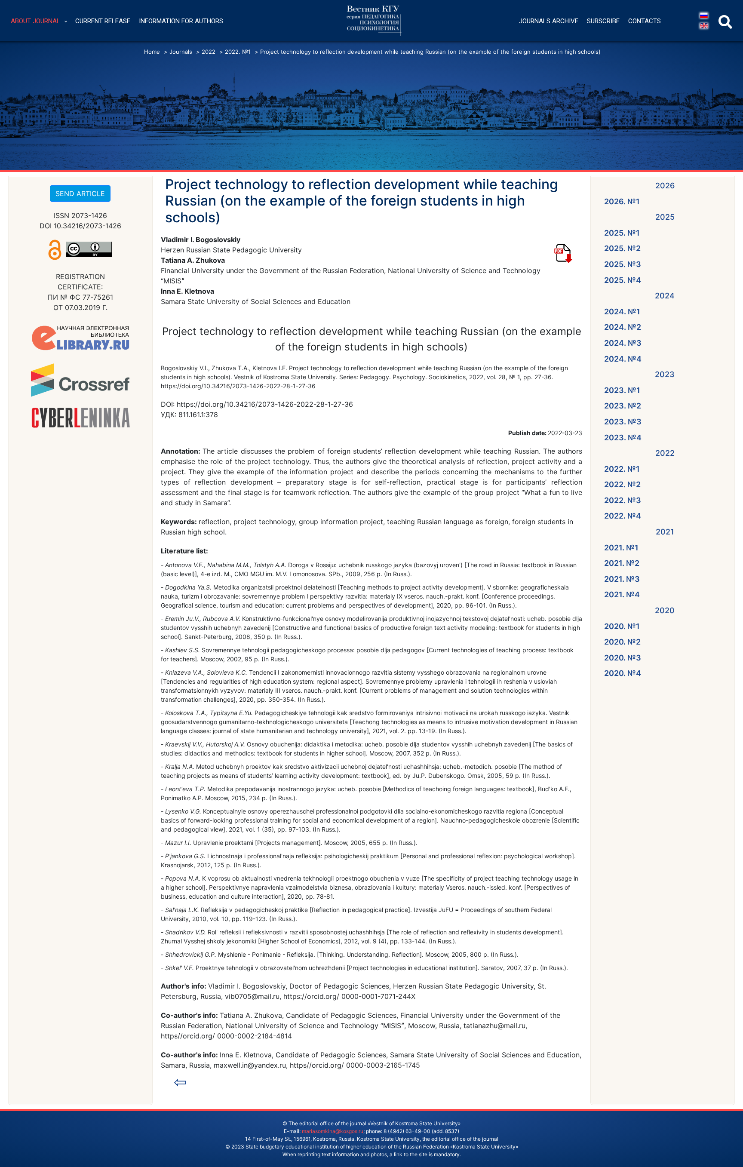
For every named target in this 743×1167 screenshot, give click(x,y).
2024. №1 (622, 311)
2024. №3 (623, 342)
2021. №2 (621, 563)
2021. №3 (622, 579)
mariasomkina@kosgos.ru (332, 1131)
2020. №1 (622, 626)
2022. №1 (622, 468)
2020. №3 (622, 657)
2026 (665, 185)
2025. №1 (622, 232)
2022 (665, 453)
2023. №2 (622, 405)
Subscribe (603, 21)
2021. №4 (622, 594)
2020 (665, 610)
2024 (665, 295)
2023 (665, 374)
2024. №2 (622, 327)
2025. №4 (622, 280)
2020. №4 (622, 673)
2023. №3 (623, 421)
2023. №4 (623, 437)
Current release (102, 21)
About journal (35, 21)
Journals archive (548, 21)
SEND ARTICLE (80, 193)
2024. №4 (623, 358)
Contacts (644, 21)
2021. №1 (621, 547)
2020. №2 (622, 641)
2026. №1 (622, 201)
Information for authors (181, 21)
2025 (665, 216)
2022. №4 (622, 515)
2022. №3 (622, 500)
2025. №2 (622, 248)
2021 (665, 531)
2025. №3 (622, 264)
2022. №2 (622, 484)
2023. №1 (622, 390)
